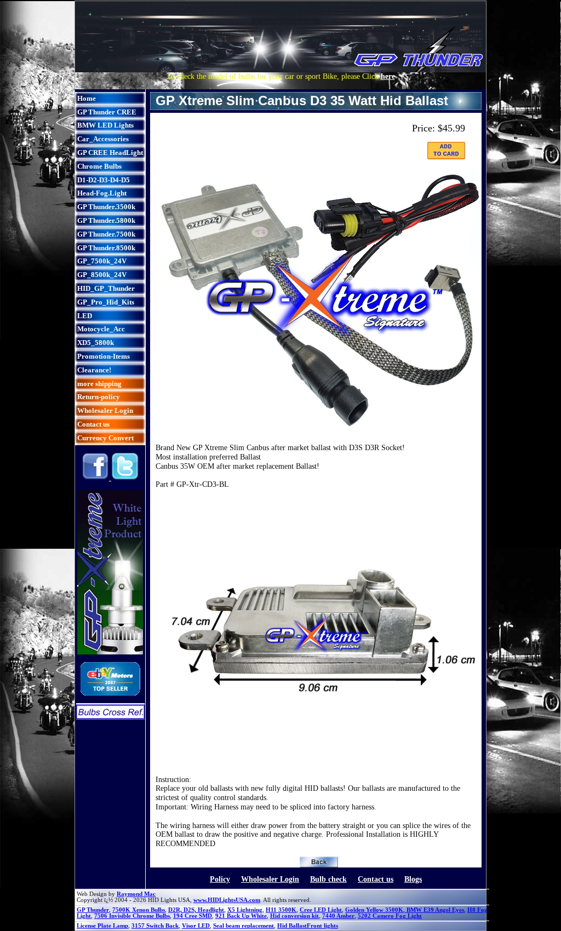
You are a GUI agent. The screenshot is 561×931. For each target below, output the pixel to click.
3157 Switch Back (155, 926)
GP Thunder (93, 910)
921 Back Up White (241, 916)
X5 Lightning (244, 910)
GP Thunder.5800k (106, 220)
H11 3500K (281, 910)
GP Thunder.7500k (106, 234)
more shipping (99, 384)
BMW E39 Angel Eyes (434, 910)
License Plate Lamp (102, 926)
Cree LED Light (321, 910)
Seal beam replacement (243, 926)
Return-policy (98, 397)
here (388, 76)
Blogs (413, 879)
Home (86, 98)
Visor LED (196, 926)
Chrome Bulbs (99, 166)
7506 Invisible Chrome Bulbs (132, 916)
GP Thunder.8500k (106, 248)
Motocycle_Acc (101, 329)
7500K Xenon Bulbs (138, 910)
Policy (220, 879)
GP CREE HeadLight (110, 152)
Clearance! (94, 370)
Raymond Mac (136, 894)
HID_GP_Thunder (106, 288)
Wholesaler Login (105, 410)
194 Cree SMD (192, 916)
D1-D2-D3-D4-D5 (103, 180)
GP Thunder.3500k (106, 207)
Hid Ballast (292, 926)
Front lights (322, 926)
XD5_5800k (95, 342)
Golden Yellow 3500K (374, 910)
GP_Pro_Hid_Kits (105, 302)
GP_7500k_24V (102, 261)
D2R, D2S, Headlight (196, 910)
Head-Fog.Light (102, 193)
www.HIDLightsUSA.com (226, 900)
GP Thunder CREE (106, 112)
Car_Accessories (103, 139)
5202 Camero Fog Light (390, 916)
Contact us (93, 424)
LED (84, 316)
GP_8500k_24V (102, 275)
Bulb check (328, 879)
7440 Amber (338, 916)
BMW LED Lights (105, 125)
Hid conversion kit (294, 916)
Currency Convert (105, 438)
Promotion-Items (103, 356)
